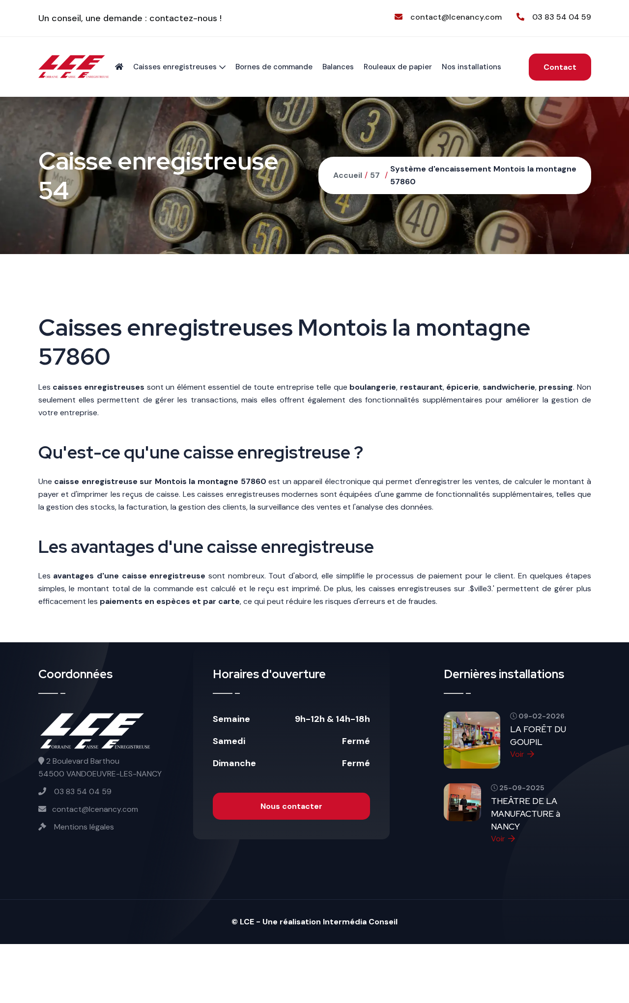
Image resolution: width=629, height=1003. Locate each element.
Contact (559, 67)
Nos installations (471, 67)
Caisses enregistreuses (175, 67)
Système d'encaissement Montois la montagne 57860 (483, 175)
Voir (517, 754)
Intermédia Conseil (360, 922)
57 (375, 175)
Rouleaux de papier (398, 67)
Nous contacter (291, 806)
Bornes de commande (274, 67)
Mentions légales (83, 827)
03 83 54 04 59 (561, 17)
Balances (338, 67)
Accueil (347, 175)
